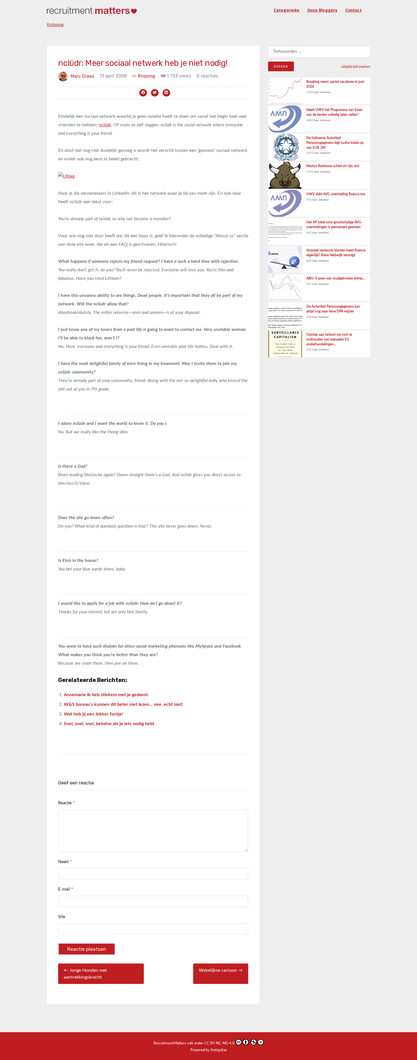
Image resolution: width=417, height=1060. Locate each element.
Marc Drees (82, 76)
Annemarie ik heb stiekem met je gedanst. (106, 694)
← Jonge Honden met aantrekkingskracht (85, 973)
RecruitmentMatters (169, 1043)
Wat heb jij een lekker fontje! (93, 714)
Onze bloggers (322, 10)
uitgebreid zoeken (355, 67)
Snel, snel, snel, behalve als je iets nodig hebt (109, 723)
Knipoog (55, 24)
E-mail (65, 889)
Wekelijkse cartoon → (221, 970)
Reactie (66, 803)
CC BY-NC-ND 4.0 (219, 1043)
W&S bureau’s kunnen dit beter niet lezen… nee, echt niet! (123, 704)
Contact (353, 10)
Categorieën (286, 10)
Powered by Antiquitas (208, 1050)
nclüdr (105, 125)
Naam (64, 862)
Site (61, 917)
